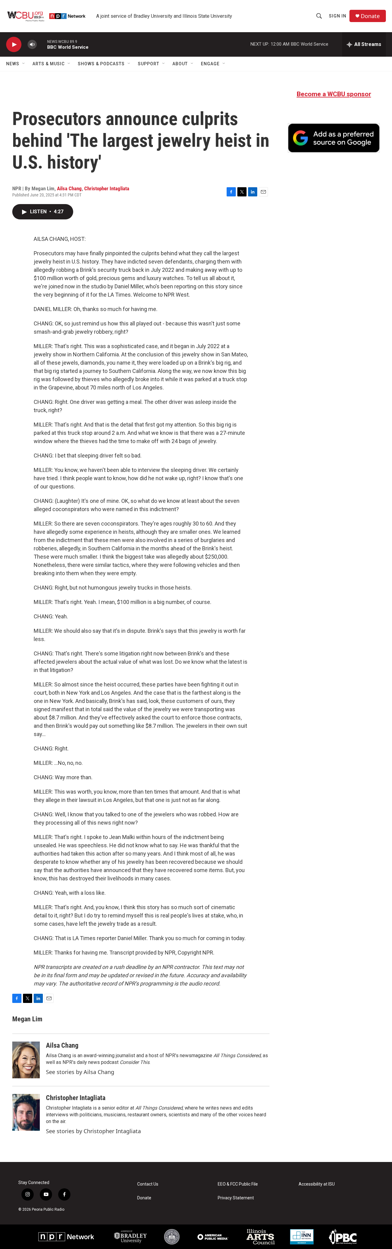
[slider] (42, 44)
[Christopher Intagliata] (26, 1112)
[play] (14, 44)
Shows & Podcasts (101, 63)
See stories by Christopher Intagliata (93, 1131)
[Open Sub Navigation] (23, 63)
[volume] (32, 44)
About (180, 63)
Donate (370, 16)
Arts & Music (48, 63)
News (12, 63)
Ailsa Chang (69, 188)
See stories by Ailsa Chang (80, 1072)
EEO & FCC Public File (238, 1184)
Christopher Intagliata (106, 188)
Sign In (337, 15)
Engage (210, 63)
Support (148, 63)
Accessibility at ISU (317, 1184)
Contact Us (147, 1184)
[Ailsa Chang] (26, 1060)
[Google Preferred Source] (333, 137)
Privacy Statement (236, 1198)
